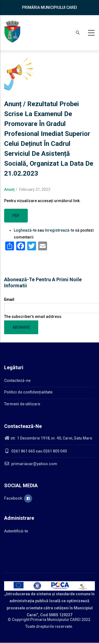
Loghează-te (25, 230)
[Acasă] (12, 31)
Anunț (9, 189)
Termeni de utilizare (22, 404)
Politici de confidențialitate (28, 392)
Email (9, 299)
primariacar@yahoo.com (33, 464)
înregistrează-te (59, 230)
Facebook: (14, 498)
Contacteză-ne (17, 380)
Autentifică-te (16, 531)
